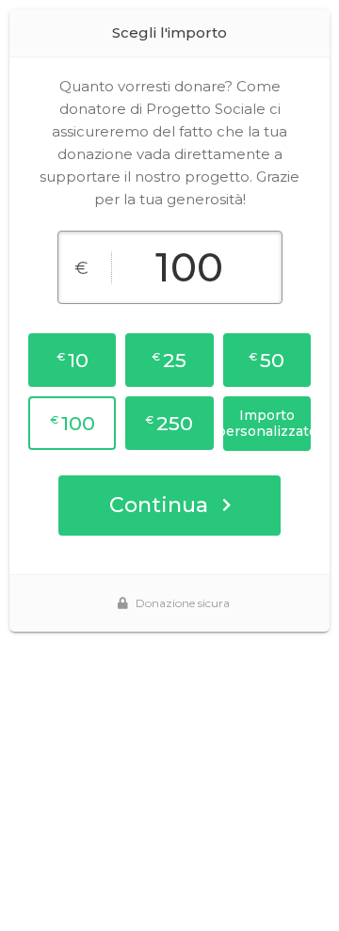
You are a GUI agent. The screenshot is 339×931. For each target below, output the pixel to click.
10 (72, 360)
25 (169, 360)
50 (266, 360)
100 (72, 423)
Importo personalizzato (267, 423)
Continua (158, 505)
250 (169, 423)
